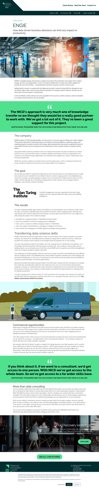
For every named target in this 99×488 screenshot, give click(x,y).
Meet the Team (80, 5)
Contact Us (91, 5)
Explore (84, 441)
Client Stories (68, 5)
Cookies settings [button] (61, 484)
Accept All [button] (69, 484)
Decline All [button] (77, 484)
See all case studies (49, 457)
